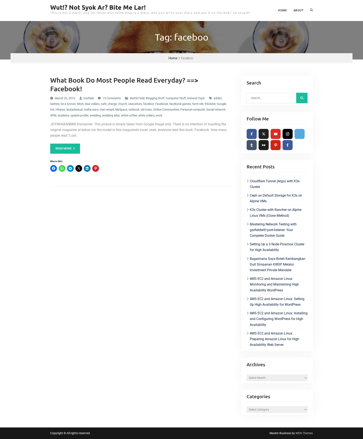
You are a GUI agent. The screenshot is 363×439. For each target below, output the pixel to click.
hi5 (52, 109)
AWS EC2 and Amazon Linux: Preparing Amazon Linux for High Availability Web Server (274, 339)
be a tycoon (68, 104)
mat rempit (107, 109)
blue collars (92, 104)
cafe (104, 104)
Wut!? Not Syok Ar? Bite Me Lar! (98, 7)
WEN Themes (304, 433)
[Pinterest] (276, 145)
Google (221, 104)
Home (282, 10)
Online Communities (166, 109)
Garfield (88, 98)
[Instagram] (288, 134)
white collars (146, 115)
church (122, 104)
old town (146, 109)
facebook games (180, 104)
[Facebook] (252, 134)
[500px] (300, 134)
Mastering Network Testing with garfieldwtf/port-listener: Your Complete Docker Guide (273, 230)
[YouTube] (276, 134)
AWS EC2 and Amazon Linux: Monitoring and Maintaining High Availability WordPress (274, 284)
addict (218, 98)
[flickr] (264, 145)
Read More (63, 148)
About (298, 10)
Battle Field (137, 98)
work (159, 115)
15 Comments (112, 98)
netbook (134, 109)
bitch (80, 104)
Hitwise (60, 109)
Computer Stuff (176, 98)
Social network (215, 109)
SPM (53, 115)
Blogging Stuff (155, 98)
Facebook (161, 104)
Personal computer (192, 109)
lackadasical (74, 109)
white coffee (129, 115)
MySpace (121, 109)
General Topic (196, 98)
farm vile (197, 104)
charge (112, 104)
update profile (79, 115)
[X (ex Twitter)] (264, 134)
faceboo (148, 104)
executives (135, 104)
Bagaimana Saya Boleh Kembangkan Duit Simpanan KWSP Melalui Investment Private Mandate (277, 264)
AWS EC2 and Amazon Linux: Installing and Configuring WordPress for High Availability (279, 319)
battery (54, 104)
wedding (95, 115)
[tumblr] (252, 145)
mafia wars (91, 109)
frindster (210, 104)
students (63, 115)
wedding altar (111, 115)
